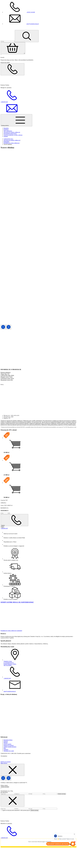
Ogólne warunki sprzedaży (10, 746)
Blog (5, 748)
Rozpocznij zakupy (5, 62)
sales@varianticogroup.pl (32, 23)
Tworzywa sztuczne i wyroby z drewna (13, 135)
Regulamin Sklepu (8, 740)
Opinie (6, 749)
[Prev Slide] (3, 327)
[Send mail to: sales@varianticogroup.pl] (12, 113)
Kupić (2, 526)
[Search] (27, 36)
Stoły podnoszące (8, 131)
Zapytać (3, 525)
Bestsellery (6, 128)
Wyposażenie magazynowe (10, 133)
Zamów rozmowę (5, 786)
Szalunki (6, 136)
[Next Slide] (8, 327)
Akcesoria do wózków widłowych (12, 132)
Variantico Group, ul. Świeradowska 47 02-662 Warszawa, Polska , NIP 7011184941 (10, 663)
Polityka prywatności (9, 745)
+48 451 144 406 (30, 12)
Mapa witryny (4, 763)
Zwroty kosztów (7, 744)
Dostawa (6, 741)
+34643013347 (4, 528)
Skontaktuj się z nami (9, 750)
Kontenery (6, 129)
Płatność (6, 742)
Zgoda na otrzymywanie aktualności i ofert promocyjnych (16, 810)
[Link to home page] (9, 29)
